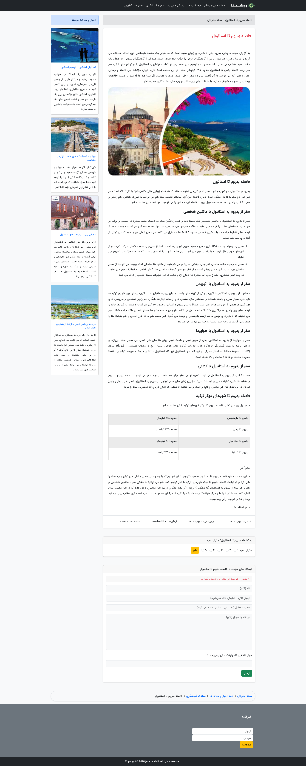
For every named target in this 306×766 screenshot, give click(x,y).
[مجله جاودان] (242, 5)
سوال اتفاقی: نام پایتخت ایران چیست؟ (229, 655)
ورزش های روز (175, 5)
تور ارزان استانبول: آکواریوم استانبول (78, 67)
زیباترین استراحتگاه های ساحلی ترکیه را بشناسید (76, 158)
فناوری (128, 5)
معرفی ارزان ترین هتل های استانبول (78, 235)
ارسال (247, 673)
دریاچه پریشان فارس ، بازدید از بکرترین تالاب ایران (76, 326)
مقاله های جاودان (214, 5)
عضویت (246, 744)
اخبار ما (139, 5)
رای (195, 550)
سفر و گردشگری (155, 5)
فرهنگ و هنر (193, 5)
